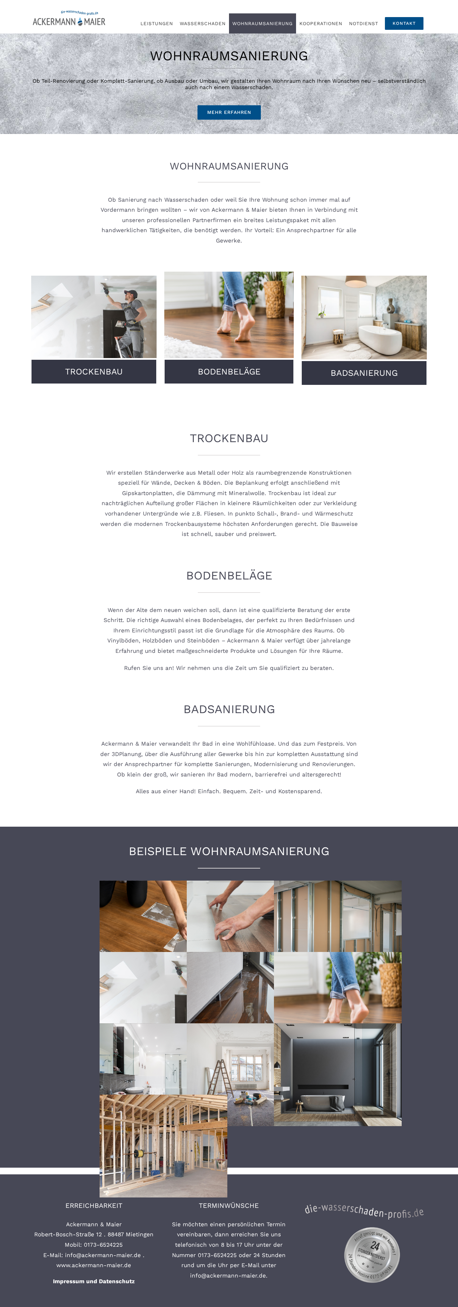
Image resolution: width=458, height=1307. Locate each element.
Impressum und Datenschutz (94, 1281)
